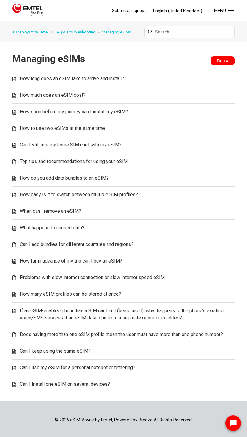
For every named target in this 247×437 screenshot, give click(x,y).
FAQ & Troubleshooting (75, 32)
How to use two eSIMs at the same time (62, 128)
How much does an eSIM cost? (53, 95)
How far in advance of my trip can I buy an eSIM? (71, 261)
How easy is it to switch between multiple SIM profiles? (79, 194)
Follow (222, 61)
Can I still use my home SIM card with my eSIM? (71, 145)
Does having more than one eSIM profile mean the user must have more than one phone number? (121, 334)
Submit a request (129, 10)
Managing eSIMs (116, 32)
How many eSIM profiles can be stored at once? (70, 294)
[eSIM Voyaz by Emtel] (27, 11)
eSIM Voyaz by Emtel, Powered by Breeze (111, 420)
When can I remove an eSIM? (50, 211)
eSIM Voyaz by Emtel (30, 32)
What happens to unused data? (52, 228)
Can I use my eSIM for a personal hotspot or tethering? (77, 367)
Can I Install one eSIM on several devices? (65, 384)
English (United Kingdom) (178, 11)
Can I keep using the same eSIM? (55, 351)
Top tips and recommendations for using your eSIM (74, 161)
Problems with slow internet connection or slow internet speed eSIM (92, 277)
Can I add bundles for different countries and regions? (76, 244)
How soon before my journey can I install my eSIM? (74, 112)
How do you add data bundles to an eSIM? (64, 178)
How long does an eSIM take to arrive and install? (72, 78)
